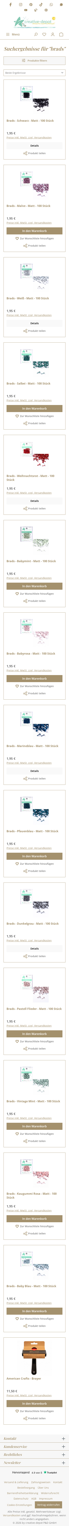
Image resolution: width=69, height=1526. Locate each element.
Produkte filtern (37, 60)
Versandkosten (12, 1515)
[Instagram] (20, 5)
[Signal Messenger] (61, 5)
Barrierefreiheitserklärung (22, 1493)
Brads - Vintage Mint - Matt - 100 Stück (33, 1101)
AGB (33, 1498)
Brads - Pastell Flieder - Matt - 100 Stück (34, 1009)
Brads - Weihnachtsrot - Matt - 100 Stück (30, 478)
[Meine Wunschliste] (44, 34)
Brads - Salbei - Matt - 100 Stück (28, 383)
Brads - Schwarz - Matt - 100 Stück (30, 121)
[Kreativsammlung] (46, 10)
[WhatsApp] (51, 5)
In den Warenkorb (34, 231)
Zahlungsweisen (40, 1482)
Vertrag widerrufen (48, 1504)
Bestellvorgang (26, 1487)
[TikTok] (41, 5)
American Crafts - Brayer (24, 1378)
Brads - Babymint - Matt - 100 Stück (31, 561)
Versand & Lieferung (16, 1482)
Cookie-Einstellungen (19, 1505)
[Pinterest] (31, 5)
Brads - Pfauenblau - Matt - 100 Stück (32, 831)
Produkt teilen (37, 153)
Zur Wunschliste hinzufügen (37, 238)
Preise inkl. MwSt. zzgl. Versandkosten (29, 137)
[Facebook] (10, 5)
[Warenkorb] (61, 34)
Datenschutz (21, 1498)
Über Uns (43, 1487)
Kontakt (57, 1482)
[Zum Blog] (36, 10)
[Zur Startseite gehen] (34, 22)
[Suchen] (35, 34)
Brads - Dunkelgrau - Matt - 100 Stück (33, 924)
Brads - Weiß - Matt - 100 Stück (28, 298)
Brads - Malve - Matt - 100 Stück (28, 206)
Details (34, 145)
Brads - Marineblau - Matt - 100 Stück (32, 746)
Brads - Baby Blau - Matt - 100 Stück (31, 1286)
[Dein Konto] (52, 34)
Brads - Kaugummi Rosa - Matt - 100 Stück (32, 1195)
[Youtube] (25, 10)
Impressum (46, 1498)
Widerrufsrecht (50, 1493)
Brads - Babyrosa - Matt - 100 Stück (31, 653)
